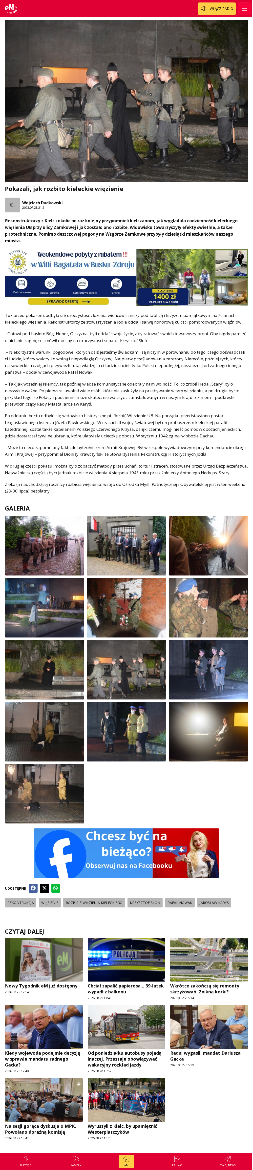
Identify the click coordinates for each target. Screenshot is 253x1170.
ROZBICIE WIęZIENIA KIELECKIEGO (94, 902)
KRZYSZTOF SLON (145, 902)
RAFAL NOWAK (180, 902)
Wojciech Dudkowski (42, 202)
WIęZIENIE (49, 902)
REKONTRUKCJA (20, 902)
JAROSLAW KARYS (214, 902)
